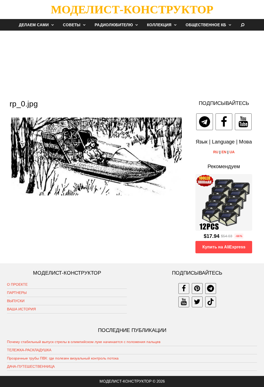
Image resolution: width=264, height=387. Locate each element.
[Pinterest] (197, 288)
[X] (197, 301)
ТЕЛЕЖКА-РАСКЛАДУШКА (29, 350)
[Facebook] (224, 121)
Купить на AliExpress (223, 247)
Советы (71, 25)
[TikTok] (210, 301)
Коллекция (159, 25)
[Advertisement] (132, 63)
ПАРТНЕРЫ (17, 293)
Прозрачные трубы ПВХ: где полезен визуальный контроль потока (63, 358)
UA (232, 152)
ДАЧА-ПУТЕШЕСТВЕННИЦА (31, 366)
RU (215, 152)
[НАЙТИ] (242, 25)
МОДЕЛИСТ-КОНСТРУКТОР (132, 9)
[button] (54, 25)
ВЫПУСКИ (15, 301)
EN (223, 152)
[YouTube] (243, 121)
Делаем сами (34, 25)
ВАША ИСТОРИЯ (21, 309)
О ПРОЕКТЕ (17, 284)
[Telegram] (204, 121)
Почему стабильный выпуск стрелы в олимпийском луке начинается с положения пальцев (83, 342)
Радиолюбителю (114, 25)
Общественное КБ (206, 25)
